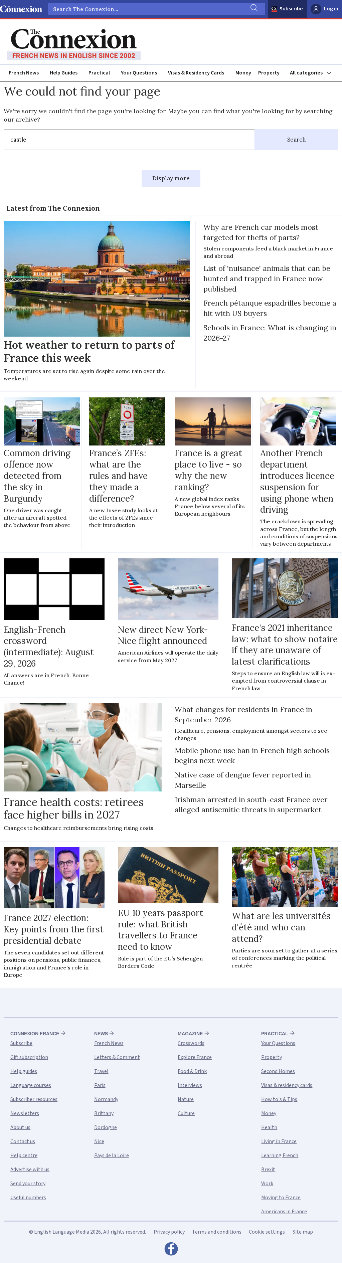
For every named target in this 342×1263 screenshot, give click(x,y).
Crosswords (191, 1043)
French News (24, 72)
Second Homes (278, 1071)
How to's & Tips (279, 1099)
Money (243, 72)
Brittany (104, 1113)
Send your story (27, 1183)
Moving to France (281, 1197)
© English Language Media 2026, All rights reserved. (87, 1232)
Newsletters (24, 1113)
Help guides (23, 1071)
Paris (100, 1085)
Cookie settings (267, 1232)
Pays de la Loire (111, 1155)
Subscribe (291, 8)
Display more (171, 178)
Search (296, 139)
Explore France (195, 1057)
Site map (303, 1232)
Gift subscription (29, 1057)
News (101, 1033)
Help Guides (63, 72)
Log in (331, 8)
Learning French (279, 1155)
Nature (186, 1099)
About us (20, 1127)
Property (269, 72)
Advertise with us (29, 1169)
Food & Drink (192, 1071)
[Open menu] (313, 73)
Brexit (268, 1169)
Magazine (190, 1033)
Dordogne (105, 1127)
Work (267, 1183)
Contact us (22, 1141)
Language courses (30, 1085)
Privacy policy (169, 1232)
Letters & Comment (117, 1057)
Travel (101, 1071)
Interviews (190, 1085)
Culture (186, 1113)
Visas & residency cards (286, 1085)
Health (269, 1127)
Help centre (23, 1155)
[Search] (253, 9)
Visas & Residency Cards (196, 72)
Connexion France (34, 1033)
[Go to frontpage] (74, 44)
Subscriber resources (33, 1099)
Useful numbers (28, 1197)
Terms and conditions (216, 1232)
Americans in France (284, 1211)
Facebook (171, 1250)
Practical (99, 72)
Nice (99, 1141)
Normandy (106, 1099)
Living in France (279, 1141)
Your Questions (139, 72)
